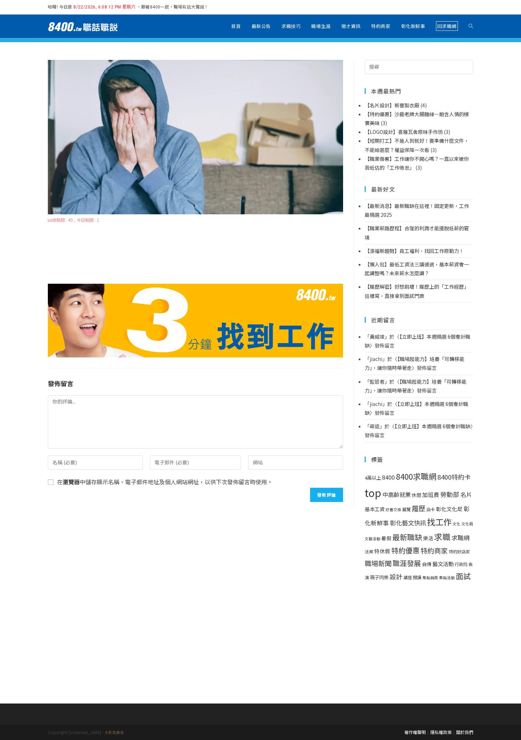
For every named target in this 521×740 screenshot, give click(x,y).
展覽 (406, 509)
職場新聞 (378, 563)
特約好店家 (459, 551)
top (373, 492)
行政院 (461, 564)
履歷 (418, 508)
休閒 (416, 495)
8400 (388, 477)
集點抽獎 (430, 577)
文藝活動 (372, 538)
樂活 (428, 538)
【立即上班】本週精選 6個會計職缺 (432, 426)
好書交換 (393, 509)
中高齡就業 (396, 494)
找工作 (439, 522)
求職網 (461, 537)
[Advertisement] (195, 254)
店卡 (430, 509)
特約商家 (434, 550)
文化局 (467, 523)
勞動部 (449, 494)
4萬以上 (373, 477)
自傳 (426, 564)
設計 (396, 576)
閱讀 (417, 577)
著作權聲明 (415, 732)
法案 (369, 551)
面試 (463, 575)
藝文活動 (443, 563)
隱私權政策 (441, 732)
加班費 (430, 495)
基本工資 (375, 509)
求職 (442, 537)
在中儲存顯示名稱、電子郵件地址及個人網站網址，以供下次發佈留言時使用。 (165, 482)
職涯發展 (407, 563)
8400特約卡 (454, 476)
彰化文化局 (449, 509)
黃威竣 (377, 336)
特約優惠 (405, 550)
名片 (466, 494)
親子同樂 (379, 577)
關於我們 (464, 732)
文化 (456, 523)
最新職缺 (407, 537)
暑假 (386, 538)
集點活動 (447, 577)
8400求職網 (416, 476)
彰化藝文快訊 (408, 522)
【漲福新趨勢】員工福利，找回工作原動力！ (414, 250)
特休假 (382, 551)
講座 (407, 577)
